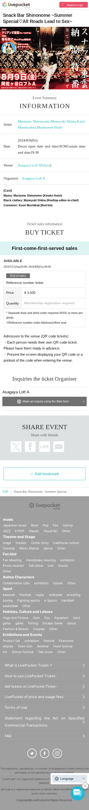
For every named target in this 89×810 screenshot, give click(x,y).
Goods (63, 565)
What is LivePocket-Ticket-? (28, 665)
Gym (36, 618)
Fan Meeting (12, 560)
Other (66, 531)
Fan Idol (9, 554)
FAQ (8, 736)
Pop (45, 525)
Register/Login (75, 5)
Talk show (35, 565)
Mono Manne (29, 548)
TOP (5, 491)
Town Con (25, 646)
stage (7, 543)
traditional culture (66, 543)
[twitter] (32, 753)
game (19, 623)
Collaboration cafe (16, 583)
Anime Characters (18, 577)
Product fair (11, 641)
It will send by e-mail (58, 446)
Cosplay (39, 629)
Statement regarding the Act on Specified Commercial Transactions (44, 721)
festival (49, 641)
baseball (9, 595)
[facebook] (44, 753)
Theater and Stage (19, 536)
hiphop (68, 525)
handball (67, 600)
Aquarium (61, 618)
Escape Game (52, 623)
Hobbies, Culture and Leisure (28, 611)
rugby (40, 595)
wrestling (73, 595)
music (8, 519)
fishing (33, 623)
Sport (7, 588)
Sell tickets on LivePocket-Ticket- (31, 686)
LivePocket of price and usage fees (34, 697)
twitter (16, 446)
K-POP (19, 531)
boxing (8, 600)
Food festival (62, 646)
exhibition (67, 560)
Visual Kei (50, 531)
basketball (10, 606)
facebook (30, 446)
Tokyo (45, 165)
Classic (34, 531)
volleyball (55, 595)
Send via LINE (44, 446)
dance (48, 548)
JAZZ (6, 531)
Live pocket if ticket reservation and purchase (16, 5)
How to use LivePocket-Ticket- (31, 676)
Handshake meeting (41, 560)
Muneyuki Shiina (63, 121)
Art (5, 652)
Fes (55, 525)
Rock (34, 525)
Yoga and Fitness (15, 618)
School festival (22, 652)
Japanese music (15, 525)
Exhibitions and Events (22, 634)
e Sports (50, 600)
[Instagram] (57, 753)
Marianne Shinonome (34, 121)
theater (21, 543)
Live (51, 565)
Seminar (43, 646)
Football (25, 595)
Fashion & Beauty (15, 629)
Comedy (9, 548)
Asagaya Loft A (29, 165)
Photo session (13, 565)
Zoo (47, 618)
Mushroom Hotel (49, 127)
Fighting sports (28, 600)
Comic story (40, 543)
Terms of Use (16, 707)
